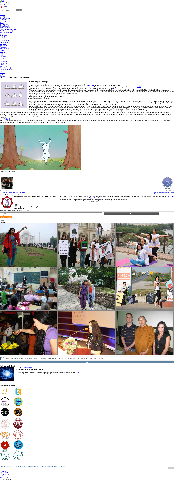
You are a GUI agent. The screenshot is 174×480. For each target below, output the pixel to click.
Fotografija (3, 71)
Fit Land (91, 85)
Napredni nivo (4, 40)
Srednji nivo (4, 39)
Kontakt (2, 76)
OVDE (139, 87)
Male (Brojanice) (5, 68)
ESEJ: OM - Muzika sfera (23, 368)
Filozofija (3, 57)
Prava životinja (4, 26)
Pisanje (2, 52)
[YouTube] (10, 4)
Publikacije (3, 63)
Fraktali (2, 73)
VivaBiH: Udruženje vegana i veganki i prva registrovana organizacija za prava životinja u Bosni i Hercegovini (33, 466)
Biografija (3, 19)
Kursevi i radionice (6, 32)
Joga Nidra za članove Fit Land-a (163, 193)
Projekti (2, 50)
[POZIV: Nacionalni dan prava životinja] (6, 189)
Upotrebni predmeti (6, 69)
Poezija (2, 60)
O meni (2, 16)
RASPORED (4, 474)
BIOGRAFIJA (5, 473)
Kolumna (3, 58)
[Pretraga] (5, 4)
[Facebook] (9, 4)
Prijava (131, 213)
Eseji (1, 53)
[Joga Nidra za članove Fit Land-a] (167, 189)
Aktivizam (3, 45)
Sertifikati (3, 21)
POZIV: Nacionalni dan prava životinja (12, 193)
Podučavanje (4, 24)
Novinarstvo (4, 61)
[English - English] (1, 8)
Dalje (86, 362)
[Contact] (7, 4)
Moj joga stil (4, 36)
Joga (1, 34)
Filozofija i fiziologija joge (8, 29)
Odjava (2, 220)
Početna (2, 15)
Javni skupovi (4, 48)
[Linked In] (12, 4)
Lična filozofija (5, 18)
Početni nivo (4, 37)
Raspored (3, 44)
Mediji (2, 23)
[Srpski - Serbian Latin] (5, 8)
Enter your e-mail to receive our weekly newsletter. (14, 210)
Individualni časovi (6, 42)
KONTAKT (4, 477)
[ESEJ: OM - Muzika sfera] (7, 380)
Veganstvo (3, 47)
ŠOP (1, 74)
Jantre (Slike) (4, 66)
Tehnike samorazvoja (6, 31)
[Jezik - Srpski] (2, 4)
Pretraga (19, 10)
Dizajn (2, 65)
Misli (1, 55)
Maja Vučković (5, 119)
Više (78, 373)
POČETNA (4, 471)
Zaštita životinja (5, 28)
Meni (1, 13)
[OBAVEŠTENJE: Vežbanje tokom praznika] (14, 108)
